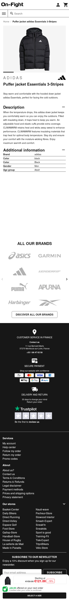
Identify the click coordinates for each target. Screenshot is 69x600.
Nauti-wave (42, 509)
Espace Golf (10, 525)
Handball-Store (11, 536)
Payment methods (13, 489)
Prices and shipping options (18, 493)
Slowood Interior (45, 517)
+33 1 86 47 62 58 (35, 352)
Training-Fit (42, 536)
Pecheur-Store (44, 513)
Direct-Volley (10, 521)
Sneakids (41, 528)
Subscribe (54, 572)
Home (6, 21)
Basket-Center (11, 509)
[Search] (12, 13)
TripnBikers (42, 544)
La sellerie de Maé (13, 544)
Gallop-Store (10, 532)
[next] (67, 279)
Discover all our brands (34, 314)
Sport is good (43, 532)
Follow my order (12, 451)
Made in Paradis (12, 548)
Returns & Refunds (13, 482)
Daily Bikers (9, 513)
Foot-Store (9, 528)
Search (18, 13)
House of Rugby (12, 540)
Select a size (34, 595)
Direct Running (11, 517)
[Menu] (4, 13)
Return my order (12, 455)
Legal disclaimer (12, 485)
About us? (8, 470)
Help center (9, 447)
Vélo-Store (42, 548)
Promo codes (10, 458)
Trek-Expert (42, 540)
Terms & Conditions (14, 478)
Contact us (34, 342)
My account (9, 443)
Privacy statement (13, 497)
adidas (13, 77)
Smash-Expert (44, 521)
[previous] (2, 279)
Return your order (34, 401)
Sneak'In (41, 525)
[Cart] (65, 4)
